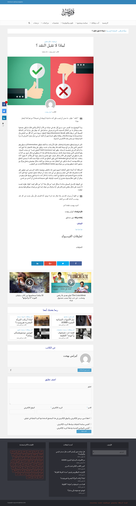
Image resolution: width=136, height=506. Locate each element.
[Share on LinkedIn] (4, 120)
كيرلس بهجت (52, 52)
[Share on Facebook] (4, 106)
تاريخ (23, 317)
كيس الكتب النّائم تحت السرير (75, 466)
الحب (22, 455)
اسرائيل (12, 451)
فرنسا (40, 471)
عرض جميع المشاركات (84, 370)
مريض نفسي (24, 474)
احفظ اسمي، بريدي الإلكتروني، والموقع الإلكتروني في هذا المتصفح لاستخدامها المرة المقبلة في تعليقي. (57, 419)
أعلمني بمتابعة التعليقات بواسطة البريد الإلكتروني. (73, 425)
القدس (15, 458)
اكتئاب (40, 455)
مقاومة (40, 477)
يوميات (28, 477)
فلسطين (34, 471)
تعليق (89, 387)
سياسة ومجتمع (82, 23)
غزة (13, 467)
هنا (81, 230)
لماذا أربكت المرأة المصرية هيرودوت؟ (23, 321)
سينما (30, 467)
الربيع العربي (15, 455)
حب (18, 464)
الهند (34, 461)
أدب (41, 451)
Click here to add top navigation (15, 2)
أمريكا (35, 451)
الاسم (89, 408)
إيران (18, 451)
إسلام (23, 451)
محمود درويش (33, 474)
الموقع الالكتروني (29, 408)
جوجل (23, 464)
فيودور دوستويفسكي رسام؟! (76, 491)
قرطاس (14, 471)
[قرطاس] (68, 12)
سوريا (35, 467)
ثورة (28, 464)
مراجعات (45, 23)
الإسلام (33, 455)
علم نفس (47, 41)
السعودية (40, 458)
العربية (21, 458)
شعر (25, 467)
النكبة (40, 461)
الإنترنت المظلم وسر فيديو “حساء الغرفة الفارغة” (69, 472)
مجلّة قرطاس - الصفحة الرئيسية (116, 31)
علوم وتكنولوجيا (67, 23)
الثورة (28, 455)
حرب (12, 464)
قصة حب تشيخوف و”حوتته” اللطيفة (66, 334)
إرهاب (29, 451)
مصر (17, 474)
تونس (33, 464)
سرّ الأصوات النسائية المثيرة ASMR (65, 321)
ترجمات (36, 23)
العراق (33, 458)
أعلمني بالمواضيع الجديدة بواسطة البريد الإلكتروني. (72, 428)
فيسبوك (21, 471)
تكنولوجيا (40, 464)
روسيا (40, 467)
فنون (18, 330)
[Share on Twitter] (4, 113)
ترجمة (54, 41)
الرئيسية (105, 23)
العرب (27, 458)
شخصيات (55, 23)
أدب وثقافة (95, 23)
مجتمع (66, 317)
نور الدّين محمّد (62, 325)
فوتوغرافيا (28, 471)
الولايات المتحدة (26, 461)
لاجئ (40, 474)
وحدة (34, 477)
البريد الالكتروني (56, 408)
